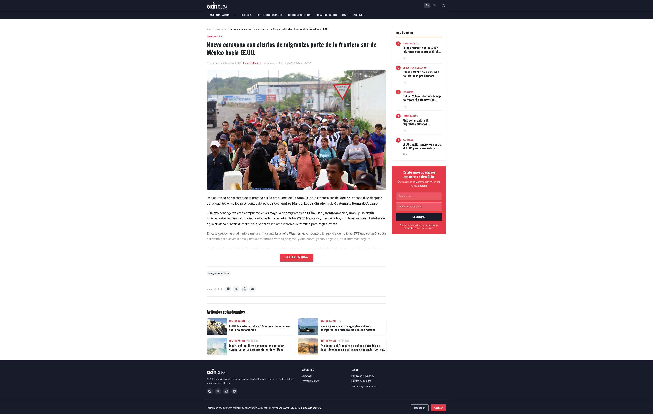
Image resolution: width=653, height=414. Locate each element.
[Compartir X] (236, 289)
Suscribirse (419, 217)
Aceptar (438, 408)
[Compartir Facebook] (228, 289)
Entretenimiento (310, 381)
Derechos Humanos (270, 15)
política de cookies (311, 408)
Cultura (246, 15)
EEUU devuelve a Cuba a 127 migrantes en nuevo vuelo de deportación (259, 328)
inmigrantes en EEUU (219, 273)
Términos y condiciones (364, 386)
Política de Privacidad (362, 375)
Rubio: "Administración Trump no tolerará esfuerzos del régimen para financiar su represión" (422, 101)
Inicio (209, 29)
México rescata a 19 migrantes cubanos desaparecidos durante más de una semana (348, 328)
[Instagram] (226, 391)
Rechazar (419, 408)
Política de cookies (361, 381)
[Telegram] (234, 391)
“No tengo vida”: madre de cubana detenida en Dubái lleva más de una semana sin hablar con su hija (351, 349)
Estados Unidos (326, 15)
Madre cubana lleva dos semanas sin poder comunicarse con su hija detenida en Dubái (256, 347)
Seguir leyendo (296, 257)
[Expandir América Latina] (235, 15)
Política (408, 92)
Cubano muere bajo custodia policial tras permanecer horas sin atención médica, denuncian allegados (421, 77)
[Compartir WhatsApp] (244, 289)
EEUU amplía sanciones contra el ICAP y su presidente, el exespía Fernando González (422, 148)
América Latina (219, 15)
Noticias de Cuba (299, 15)
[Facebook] (210, 391)
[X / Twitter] (218, 391)
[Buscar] (443, 5)
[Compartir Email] (252, 289)
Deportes (306, 375)
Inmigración (221, 29)
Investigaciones (353, 15)
